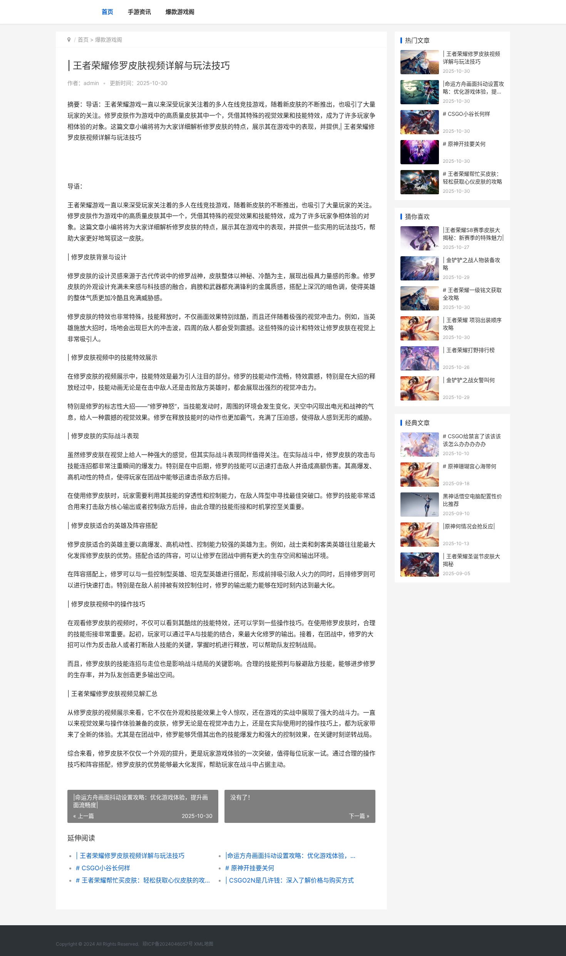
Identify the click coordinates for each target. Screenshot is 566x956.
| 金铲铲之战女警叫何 (469, 380)
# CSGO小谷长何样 (103, 868)
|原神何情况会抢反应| (469, 526)
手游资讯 (139, 11)
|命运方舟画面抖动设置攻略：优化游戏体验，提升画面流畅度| (292, 855)
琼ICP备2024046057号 (167, 944)
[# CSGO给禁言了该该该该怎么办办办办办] (419, 437)
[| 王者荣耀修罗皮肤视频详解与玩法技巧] (419, 55)
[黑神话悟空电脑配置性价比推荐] (419, 497)
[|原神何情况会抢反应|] (419, 527)
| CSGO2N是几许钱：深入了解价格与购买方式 (289, 880)
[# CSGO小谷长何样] (419, 115)
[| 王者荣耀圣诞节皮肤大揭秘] (419, 557)
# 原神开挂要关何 (249, 868)
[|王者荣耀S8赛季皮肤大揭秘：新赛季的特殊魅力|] (419, 231)
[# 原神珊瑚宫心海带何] (419, 467)
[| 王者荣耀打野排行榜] (419, 351)
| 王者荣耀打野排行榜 (469, 350)
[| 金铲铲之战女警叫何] (419, 381)
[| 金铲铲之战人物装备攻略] (419, 261)
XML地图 (203, 944)
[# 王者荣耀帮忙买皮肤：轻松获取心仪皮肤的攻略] (419, 175)
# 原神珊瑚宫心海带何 (469, 466)
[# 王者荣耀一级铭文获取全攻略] (419, 291)
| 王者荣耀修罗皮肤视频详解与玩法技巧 (130, 855)
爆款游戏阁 (180, 11)
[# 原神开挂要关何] (419, 145)
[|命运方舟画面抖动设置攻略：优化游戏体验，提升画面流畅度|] (419, 85)
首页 (107, 11)
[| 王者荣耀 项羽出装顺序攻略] (419, 321)
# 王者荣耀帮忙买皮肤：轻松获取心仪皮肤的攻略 (143, 880)
